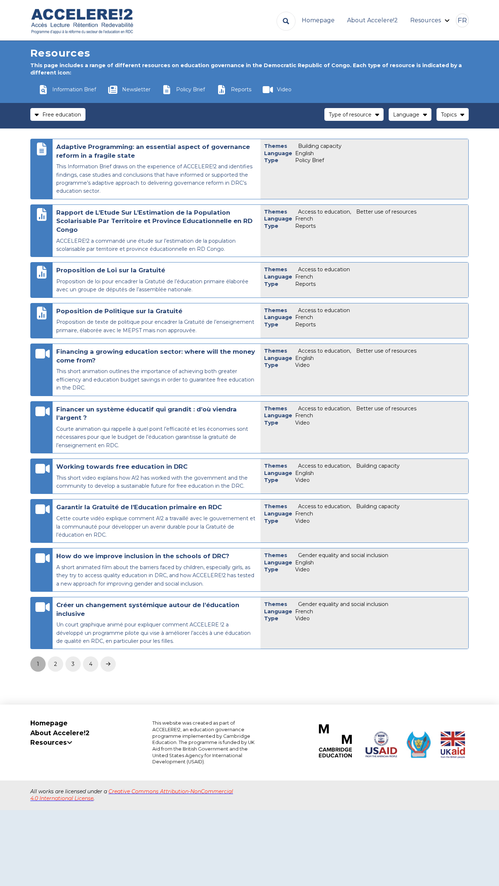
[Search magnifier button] (286, 21)
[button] (462, 20)
